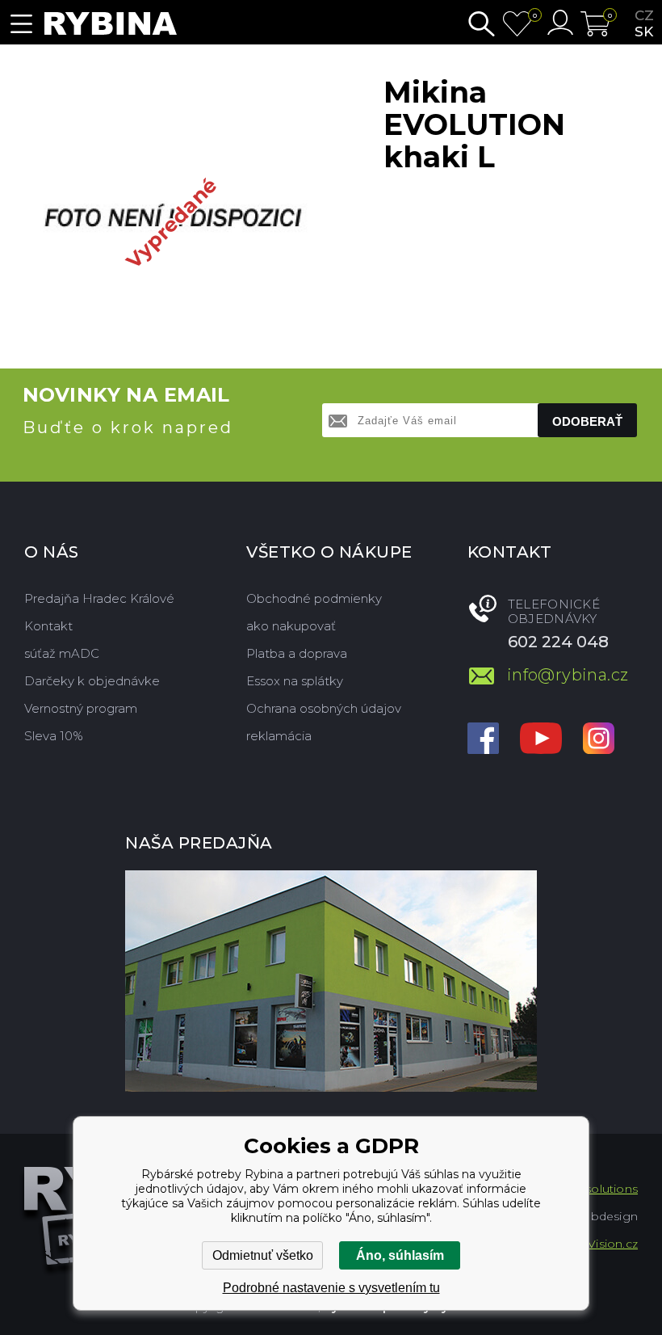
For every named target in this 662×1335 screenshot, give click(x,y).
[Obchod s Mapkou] (331, 981)
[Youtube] (541, 739)
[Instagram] (598, 739)
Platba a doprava (296, 653)
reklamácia (279, 735)
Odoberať (587, 421)
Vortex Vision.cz (592, 1243)
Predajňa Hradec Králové (99, 598)
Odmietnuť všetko (262, 1255)
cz (644, 15)
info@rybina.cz (568, 674)
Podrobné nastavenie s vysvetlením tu (331, 1288)
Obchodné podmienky (314, 598)
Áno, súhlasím (400, 1255)
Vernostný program (80, 708)
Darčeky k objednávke (92, 681)
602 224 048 (558, 642)
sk (644, 31)
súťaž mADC (61, 653)
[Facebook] (483, 739)
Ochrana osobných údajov (323, 708)
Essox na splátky (294, 681)
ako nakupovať (291, 626)
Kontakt (48, 626)
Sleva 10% (53, 735)
